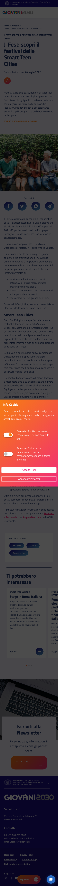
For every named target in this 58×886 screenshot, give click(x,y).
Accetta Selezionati (29, 478)
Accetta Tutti (29, 470)
